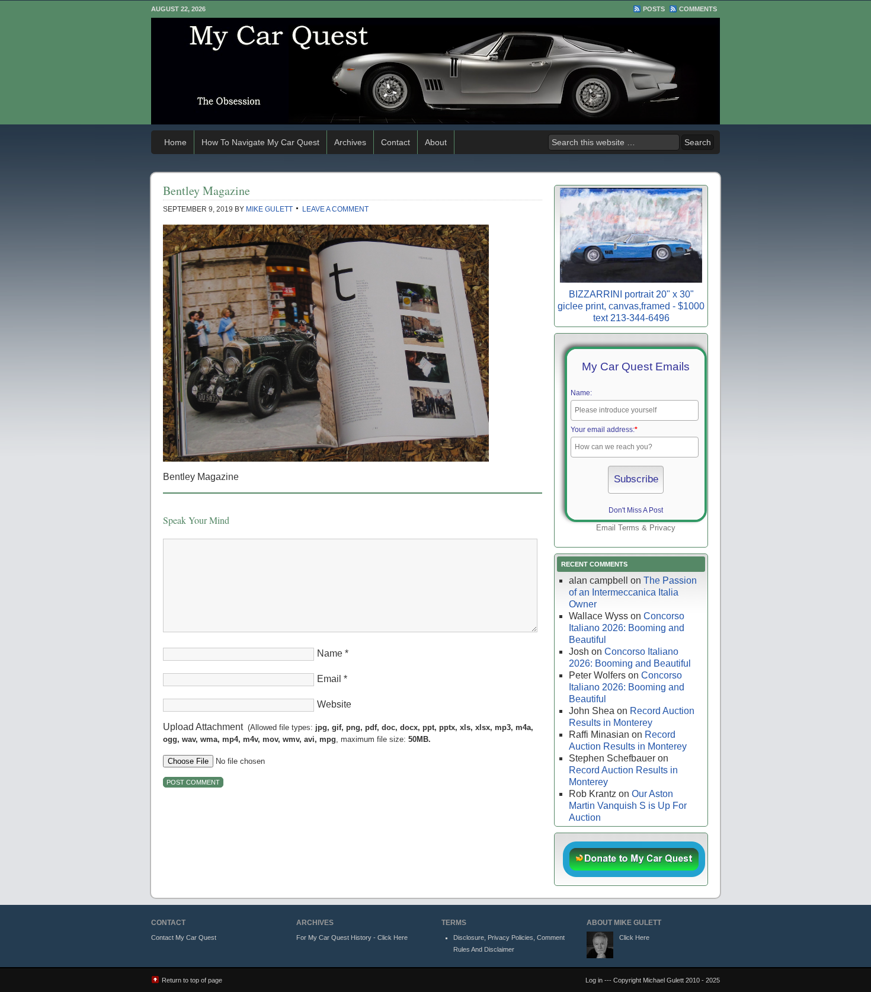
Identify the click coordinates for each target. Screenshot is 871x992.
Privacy (662, 527)
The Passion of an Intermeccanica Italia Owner (633, 592)
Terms (628, 527)
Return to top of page (192, 980)
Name (329, 653)
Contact (395, 142)
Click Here (634, 937)
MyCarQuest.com (435, 71)
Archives (350, 142)
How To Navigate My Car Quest (260, 142)
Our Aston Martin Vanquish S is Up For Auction (628, 806)
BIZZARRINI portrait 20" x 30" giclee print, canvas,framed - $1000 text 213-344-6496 (631, 306)
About (436, 142)
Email (329, 679)
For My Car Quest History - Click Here (352, 937)
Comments (698, 8)
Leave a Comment (335, 209)
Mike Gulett (269, 209)
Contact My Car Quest (183, 937)
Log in (594, 980)
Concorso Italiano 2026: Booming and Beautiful (626, 628)
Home (175, 142)
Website (334, 704)
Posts (654, 8)
